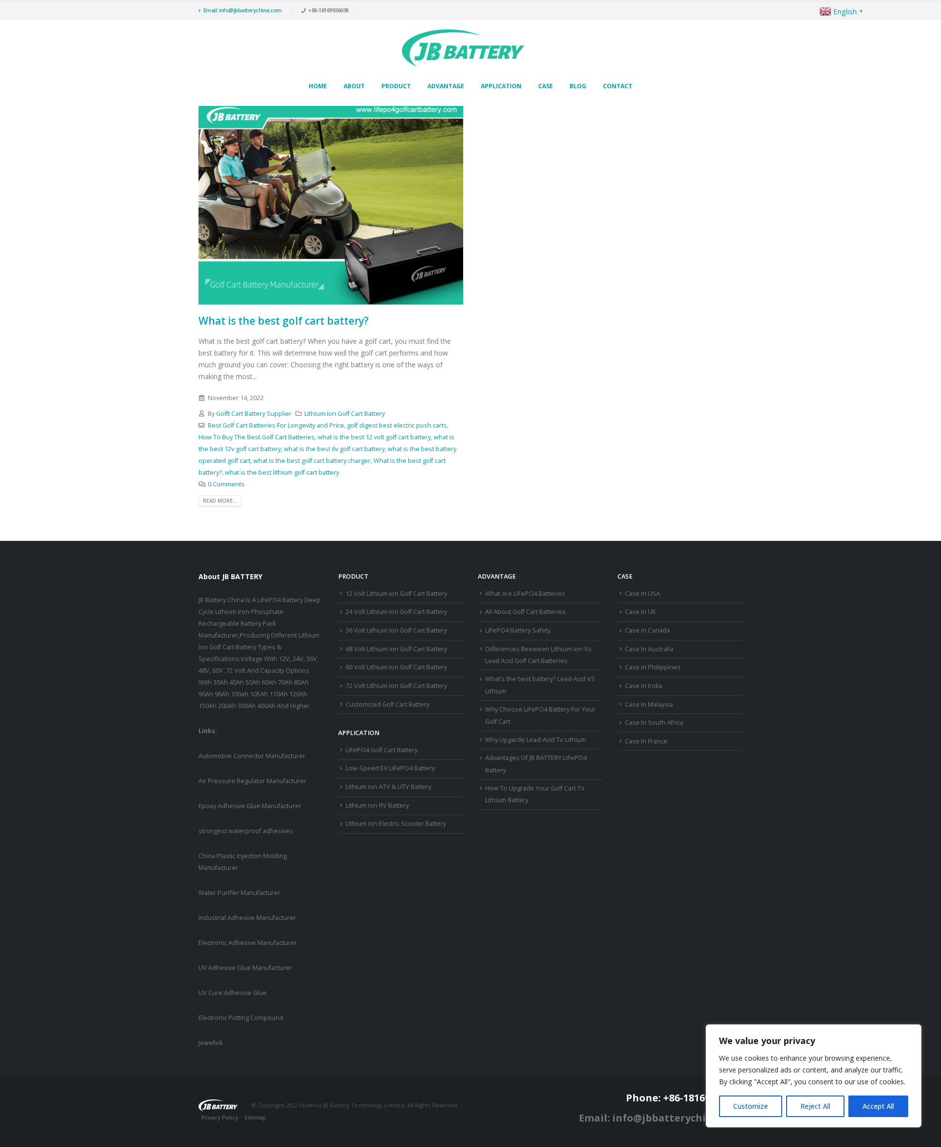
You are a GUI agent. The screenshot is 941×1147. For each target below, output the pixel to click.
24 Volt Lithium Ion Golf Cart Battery (396, 612)
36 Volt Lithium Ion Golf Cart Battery (396, 630)
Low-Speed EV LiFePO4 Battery (390, 768)
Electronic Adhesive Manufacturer (247, 943)
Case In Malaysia (649, 704)
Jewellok (210, 1043)
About (354, 86)
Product (396, 86)
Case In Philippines (653, 667)
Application (501, 86)
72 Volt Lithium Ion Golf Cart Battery (396, 686)
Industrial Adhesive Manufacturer (247, 918)
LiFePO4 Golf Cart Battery (382, 750)
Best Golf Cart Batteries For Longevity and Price (276, 425)
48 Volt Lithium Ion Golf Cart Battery (396, 649)
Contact (617, 86)
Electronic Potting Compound (240, 1018)
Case (545, 86)
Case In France (646, 741)
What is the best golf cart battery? (283, 321)
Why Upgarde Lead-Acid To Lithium (535, 740)
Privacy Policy (219, 1117)
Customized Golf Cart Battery (387, 704)
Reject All (815, 1106)
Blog (578, 86)
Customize (750, 1106)
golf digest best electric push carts (397, 425)
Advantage (445, 86)
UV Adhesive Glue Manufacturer (245, 968)
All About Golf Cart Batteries (525, 612)
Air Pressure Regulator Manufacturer (252, 781)
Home (318, 86)
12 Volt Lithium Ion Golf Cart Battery (396, 593)
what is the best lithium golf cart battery (282, 472)
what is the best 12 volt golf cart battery (374, 437)
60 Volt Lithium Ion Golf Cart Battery (396, 667)
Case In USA (642, 593)
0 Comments (226, 484)
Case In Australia (649, 649)
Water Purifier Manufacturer (239, 893)
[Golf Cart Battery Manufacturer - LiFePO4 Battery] (463, 48)
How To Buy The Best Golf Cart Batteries (256, 437)
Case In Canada (647, 630)
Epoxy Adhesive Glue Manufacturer (249, 806)
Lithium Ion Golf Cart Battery (344, 413)
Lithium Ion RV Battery (377, 805)
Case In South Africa (654, 722)
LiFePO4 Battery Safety (517, 630)
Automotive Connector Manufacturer (251, 756)
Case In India (643, 686)
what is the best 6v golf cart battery (334, 449)
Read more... (220, 500)
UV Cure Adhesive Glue (232, 993)
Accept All (878, 1106)
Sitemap (255, 1117)
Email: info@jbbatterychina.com (242, 10)
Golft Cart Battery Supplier (254, 413)
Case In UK (640, 612)
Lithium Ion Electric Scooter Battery (396, 823)
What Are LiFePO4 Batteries (525, 593)
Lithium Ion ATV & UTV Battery (388, 787)
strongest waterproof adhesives (245, 831)
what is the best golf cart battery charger (312, 461)
